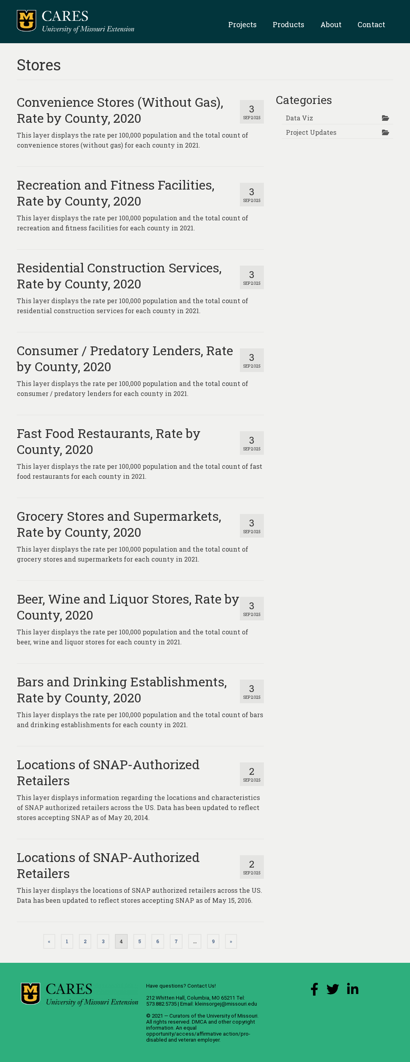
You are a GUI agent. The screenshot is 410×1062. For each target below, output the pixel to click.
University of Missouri (232, 1016)
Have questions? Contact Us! (181, 986)
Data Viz (299, 118)
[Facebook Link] (314, 991)
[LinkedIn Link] (352, 991)
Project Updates (311, 132)
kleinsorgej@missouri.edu (226, 1004)
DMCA (199, 1022)
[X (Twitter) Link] (332, 991)
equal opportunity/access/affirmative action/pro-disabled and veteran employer (198, 1034)
